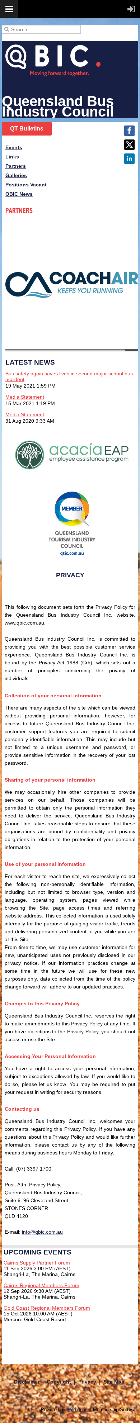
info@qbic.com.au (42, 1232)
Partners (15, 166)
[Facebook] (129, 130)
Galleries (16, 175)
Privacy (87, 1382)
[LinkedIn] (129, 158)
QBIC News (19, 194)
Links (12, 157)
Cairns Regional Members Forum (41, 1285)
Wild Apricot (79, 1409)
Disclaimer (26, 1382)
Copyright (59, 1382)
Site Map (114, 1382)
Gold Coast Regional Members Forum (47, 1308)
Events (13, 147)
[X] (129, 144)
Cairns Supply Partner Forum (37, 1263)
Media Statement (24, 397)
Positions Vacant (26, 185)
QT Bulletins (26, 128)
